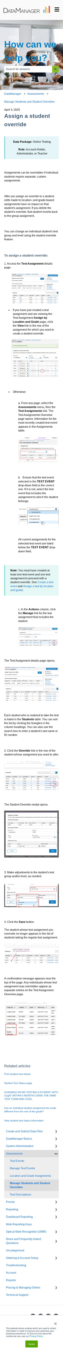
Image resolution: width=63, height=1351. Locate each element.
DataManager (12, 93)
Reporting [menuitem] (12, 1209)
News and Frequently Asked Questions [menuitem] (23, 1241)
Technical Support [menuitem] (17, 1294)
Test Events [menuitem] (17, 1160)
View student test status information (24, 1120)
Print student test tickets (17, 1074)
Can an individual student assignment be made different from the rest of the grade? (30, 1110)
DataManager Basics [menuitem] (19, 1138)
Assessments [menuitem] (14, 1153)
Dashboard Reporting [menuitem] (19, 1216)
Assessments (35, 93)
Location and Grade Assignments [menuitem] (30, 1175)
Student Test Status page (18, 1083)
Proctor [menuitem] (10, 1201)
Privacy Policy (36, 1336)
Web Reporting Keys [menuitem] (19, 1224)
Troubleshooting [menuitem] (16, 1265)
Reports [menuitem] (11, 1280)
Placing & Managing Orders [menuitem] (23, 1287)
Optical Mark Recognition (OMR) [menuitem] (26, 1231)
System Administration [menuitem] (20, 1146)
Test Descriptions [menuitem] (20, 1194)
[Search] (55, 69)
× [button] (55, 1322)
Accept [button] (31, 1343)
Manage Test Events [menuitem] (22, 1168)
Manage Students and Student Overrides (29, 101)
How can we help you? (30, 51)
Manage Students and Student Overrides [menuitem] (30, 1185)
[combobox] (28, 69)
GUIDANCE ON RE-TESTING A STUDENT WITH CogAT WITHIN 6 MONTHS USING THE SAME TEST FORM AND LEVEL (31, 1095)
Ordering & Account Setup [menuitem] (22, 1257)
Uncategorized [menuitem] (15, 1250)
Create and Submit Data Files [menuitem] (24, 1131)
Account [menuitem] (11, 1272)
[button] (56, 1131)
